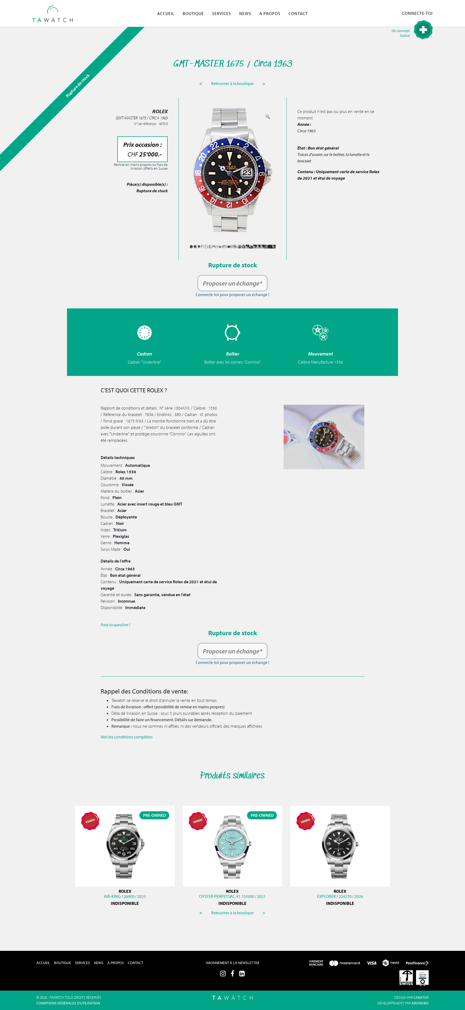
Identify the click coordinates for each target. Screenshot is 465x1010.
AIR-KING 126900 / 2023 (125, 896)
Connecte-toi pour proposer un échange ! (232, 294)
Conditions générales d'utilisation (68, 1003)
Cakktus (421, 997)
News (245, 13)
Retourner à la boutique (233, 83)
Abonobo (420, 1003)
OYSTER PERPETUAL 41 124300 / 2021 (232, 896)
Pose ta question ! (115, 624)
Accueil (166, 13)
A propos (269, 13)
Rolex (232, 891)
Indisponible (125, 903)
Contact (298, 13)
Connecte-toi (417, 13)
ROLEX (125, 891)
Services (221, 13)
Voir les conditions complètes (127, 736)
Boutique (193, 13)
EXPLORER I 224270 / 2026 (340, 896)
